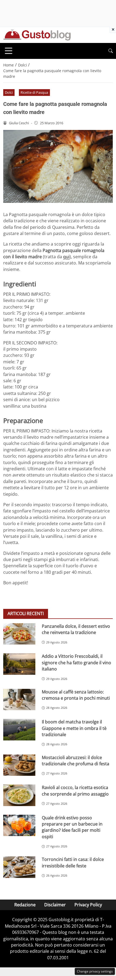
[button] (110, 51)
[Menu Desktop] (8, 51)
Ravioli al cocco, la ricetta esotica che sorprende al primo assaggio (75, 790)
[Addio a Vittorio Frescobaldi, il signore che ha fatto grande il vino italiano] (19, 664)
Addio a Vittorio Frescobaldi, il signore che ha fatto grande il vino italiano (76, 662)
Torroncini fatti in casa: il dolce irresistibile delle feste (73, 862)
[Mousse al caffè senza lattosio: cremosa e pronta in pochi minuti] (19, 699)
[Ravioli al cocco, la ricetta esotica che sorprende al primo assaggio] (19, 795)
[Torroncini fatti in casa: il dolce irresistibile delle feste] (19, 867)
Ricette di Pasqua (34, 92)
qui (66, 257)
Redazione (25, 905)
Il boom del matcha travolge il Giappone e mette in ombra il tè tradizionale (74, 728)
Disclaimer (55, 905)
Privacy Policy (88, 905)
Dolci (9, 92)
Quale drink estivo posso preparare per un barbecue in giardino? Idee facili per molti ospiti (72, 827)
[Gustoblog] (37, 35)
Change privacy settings (95, 971)
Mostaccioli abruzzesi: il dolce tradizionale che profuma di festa (75, 760)
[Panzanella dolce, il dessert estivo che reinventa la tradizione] (19, 634)
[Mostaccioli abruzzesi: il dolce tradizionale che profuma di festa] (19, 765)
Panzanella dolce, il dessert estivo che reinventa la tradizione (76, 629)
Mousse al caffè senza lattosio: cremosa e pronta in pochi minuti (76, 695)
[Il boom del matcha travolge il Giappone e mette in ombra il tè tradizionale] (19, 729)
